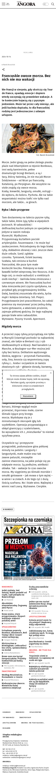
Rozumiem (28, 396)
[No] (50, 373)
